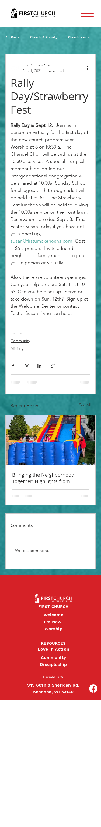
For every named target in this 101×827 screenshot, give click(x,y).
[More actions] (87, 68)
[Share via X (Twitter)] (26, 365)
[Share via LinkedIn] (39, 365)
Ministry (17, 348)
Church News (78, 37)
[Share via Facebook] (13, 365)
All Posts (12, 37)
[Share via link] (52, 365)
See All (85, 404)
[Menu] (87, 13)
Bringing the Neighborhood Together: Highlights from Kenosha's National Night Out (45, 478)
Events (16, 333)
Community (20, 340)
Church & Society (43, 37)
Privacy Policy (5, 817)
